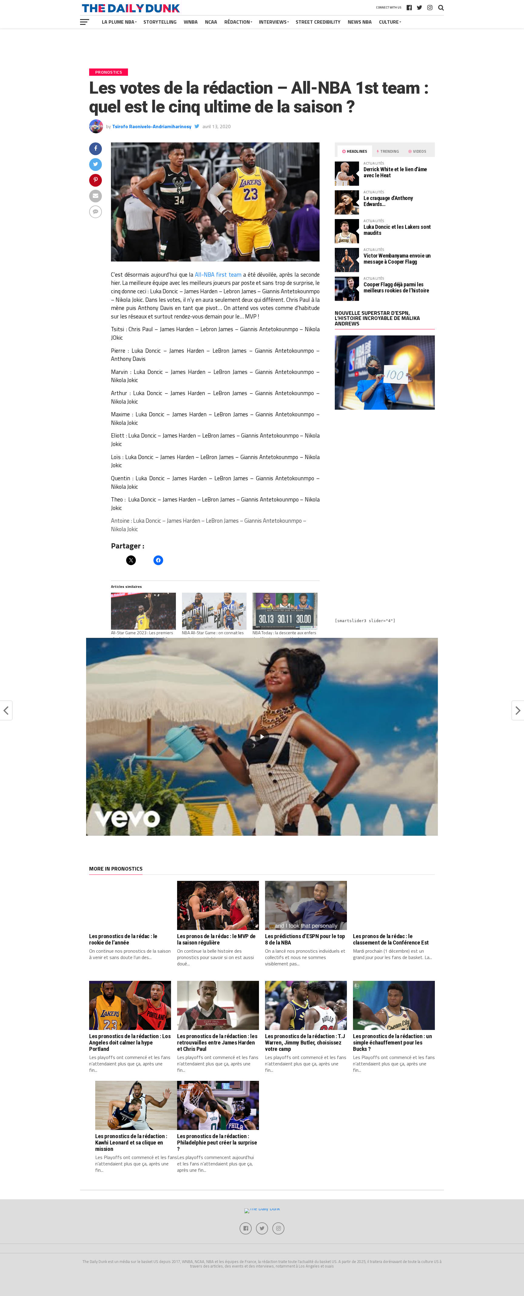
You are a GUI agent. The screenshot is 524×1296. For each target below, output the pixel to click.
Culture (389, 21)
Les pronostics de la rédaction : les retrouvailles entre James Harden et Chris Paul (217, 1042)
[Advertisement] (385, 467)
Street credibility (318, 21)
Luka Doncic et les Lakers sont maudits (397, 230)
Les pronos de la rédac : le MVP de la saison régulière (216, 939)
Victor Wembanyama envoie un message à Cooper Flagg (397, 258)
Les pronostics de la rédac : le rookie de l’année (123, 939)
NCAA (211, 21)
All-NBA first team (218, 274)
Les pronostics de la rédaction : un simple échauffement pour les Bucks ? (392, 1042)
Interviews (273, 21)
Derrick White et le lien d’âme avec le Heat (395, 172)
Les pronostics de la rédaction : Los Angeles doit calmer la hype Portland (129, 1042)
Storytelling (159, 21)
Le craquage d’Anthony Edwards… (388, 201)
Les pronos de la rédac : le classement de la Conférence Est (391, 939)
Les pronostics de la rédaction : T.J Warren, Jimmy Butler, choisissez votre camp (305, 1042)
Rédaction (237, 21)
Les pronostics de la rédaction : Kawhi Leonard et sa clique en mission (131, 1142)
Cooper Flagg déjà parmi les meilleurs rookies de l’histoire (396, 287)
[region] (262, 737)
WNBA (191, 21)
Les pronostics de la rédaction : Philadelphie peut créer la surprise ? (217, 1142)
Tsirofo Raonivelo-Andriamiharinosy (151, 126)
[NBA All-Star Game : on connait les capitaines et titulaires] (214, 611)
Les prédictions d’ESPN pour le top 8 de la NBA (305, 939)
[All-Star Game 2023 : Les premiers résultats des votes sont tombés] (143, 611)
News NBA (360, 21)
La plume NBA (118, 21)
